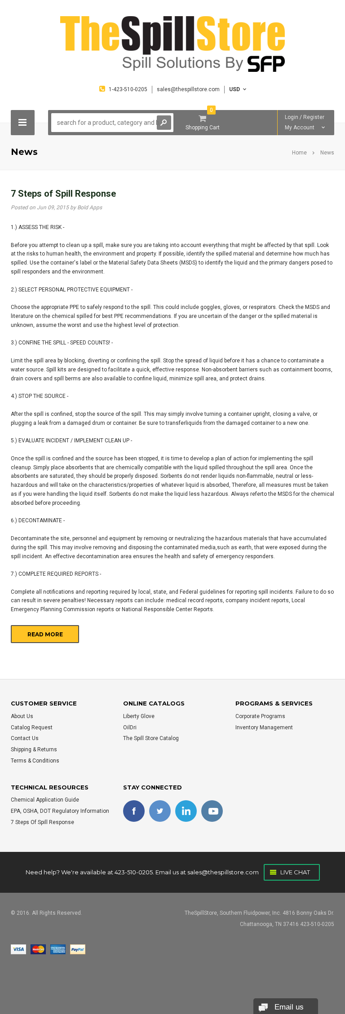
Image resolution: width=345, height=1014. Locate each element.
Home (299, 153)
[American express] (58, 949)
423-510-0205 (134, 872)
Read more (45, 634)
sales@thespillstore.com (223, 872)
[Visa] (18, 949)
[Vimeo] (186, 811)
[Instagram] (212, 811)
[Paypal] (77, 949)
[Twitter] (160, 811)
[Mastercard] (38, 949)
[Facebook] (134, 811)
